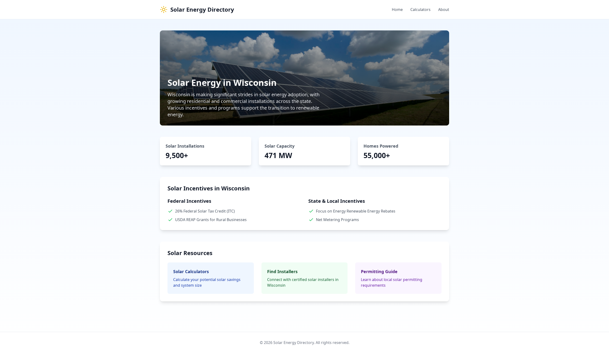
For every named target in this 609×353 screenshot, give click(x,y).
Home (397, 9)
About (443, 9)
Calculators (420, 9)
